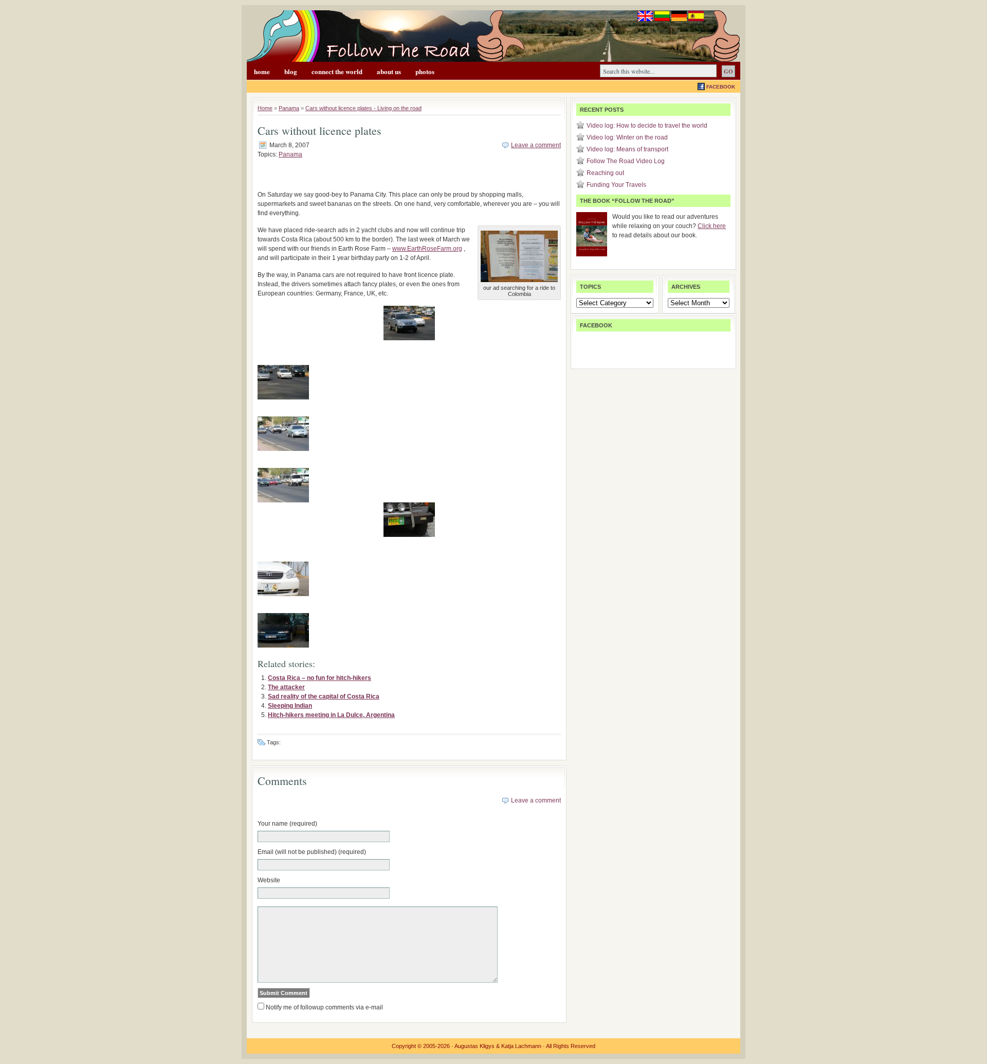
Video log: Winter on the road (627, 137)
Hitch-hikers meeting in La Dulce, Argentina (331, 715)
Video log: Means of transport (627, 149)
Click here (712, 226)
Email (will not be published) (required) (312, 852)
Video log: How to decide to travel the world (647, 125)
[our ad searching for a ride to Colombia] (519, 282)
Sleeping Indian (290, 705)
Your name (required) (287, 823)
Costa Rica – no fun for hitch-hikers (319, 678)
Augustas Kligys (474, 1046)
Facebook (720, 87)
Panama (289, 108)
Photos (424, 71)
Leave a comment (536, 145)
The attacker (286, 687)
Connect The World (337, 71)
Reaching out (605, 173)
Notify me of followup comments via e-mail (324, 1007)
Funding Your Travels (616, 184)
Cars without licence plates (319, 130)
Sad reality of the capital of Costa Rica (323, 696)
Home (262, 71)
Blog (290, 71)
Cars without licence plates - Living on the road (363, 108)
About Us (389, 71)
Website (269, 880)
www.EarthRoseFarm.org (427, 248)
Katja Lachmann (521, 1046)
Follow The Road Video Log (626, 161)
